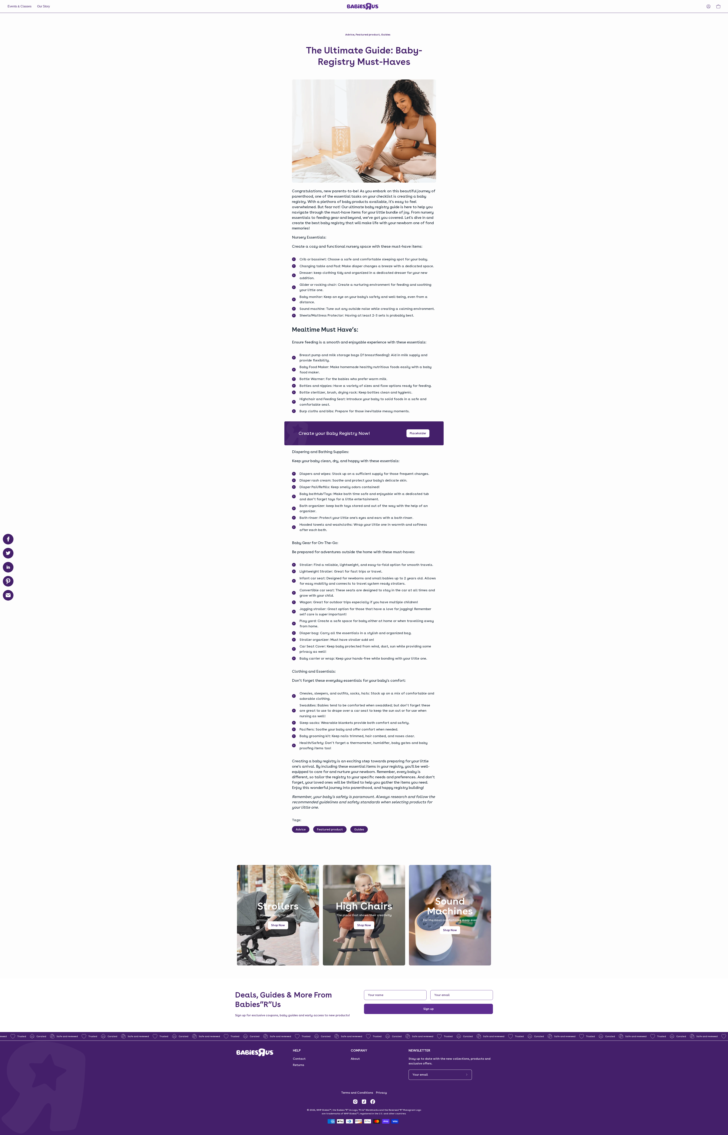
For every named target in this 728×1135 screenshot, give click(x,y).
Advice (349, 34)
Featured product (368, 34)
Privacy (381, 1092)
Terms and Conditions (357, 1092)
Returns (298, 1065)
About (355, 1058)
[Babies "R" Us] (363, 6)
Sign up (428, 1009)
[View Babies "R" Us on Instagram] (355, 1101)
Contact (299, 1058)
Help (297, 1050)
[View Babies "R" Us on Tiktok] (364, 1101)
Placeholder (418, 433)
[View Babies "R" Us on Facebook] (373, 1101)
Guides (385, 34)
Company (359, 1050)
